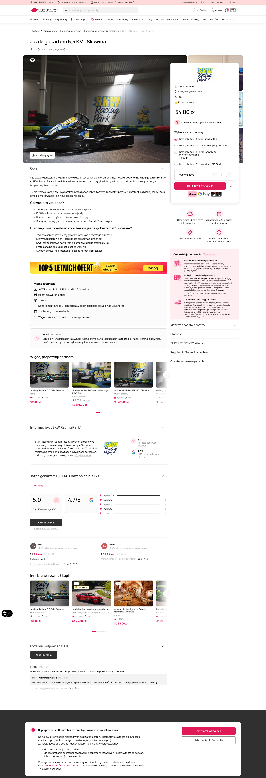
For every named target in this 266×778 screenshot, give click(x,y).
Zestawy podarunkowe (167, 19)
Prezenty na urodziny (142, 19)
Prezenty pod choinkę (70, 30)
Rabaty (98, 19)
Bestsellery (122, 19)
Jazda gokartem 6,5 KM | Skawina (138, 30)
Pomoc (233, 2)
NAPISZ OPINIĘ (46, 522)
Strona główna (50, 30)
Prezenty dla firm (189, 2)
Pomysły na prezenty (56, 19)
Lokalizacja (79, 19)
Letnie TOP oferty (190, 19)
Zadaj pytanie (44, 655)
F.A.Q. (203, 2)
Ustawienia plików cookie (209, 740)
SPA (205, 19)
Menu (36, 19)
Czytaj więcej (83, 455)
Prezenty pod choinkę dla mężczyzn (101, 30)
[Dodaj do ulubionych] (231, 186)
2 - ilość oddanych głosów (51, 49)
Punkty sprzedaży (218, 2)
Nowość (109, 19)
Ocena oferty (37, 485)
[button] (166, 374)
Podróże (214, 19)
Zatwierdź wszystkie (209, 731)
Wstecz (36, 30)
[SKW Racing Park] (204, 75)
